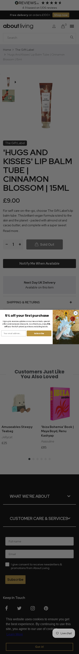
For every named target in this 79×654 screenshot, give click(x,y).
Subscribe (39, 333)
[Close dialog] (75, 313)
